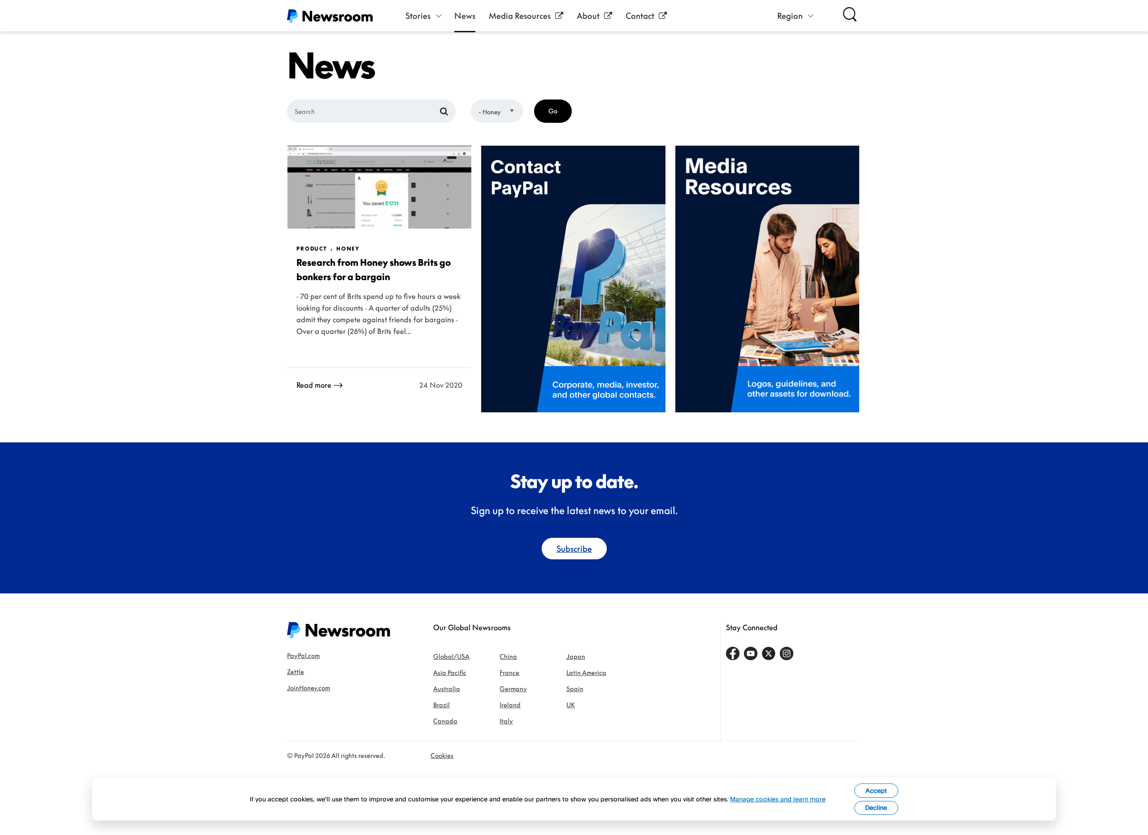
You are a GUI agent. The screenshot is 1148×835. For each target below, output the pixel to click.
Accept (876, 790)
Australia (446, 688)
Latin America (586, 672)
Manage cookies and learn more (778, 799)
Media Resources (520, 16)
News (464, 16)
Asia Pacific (449, 672)
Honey (348, 249)
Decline (876, 807)
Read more (313, 385)
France (509, 672)
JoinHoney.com (308, 688)
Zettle (295, 671)
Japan (575, 656)
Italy (506, 721)
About (588, 16)
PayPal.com (303, 655)
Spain (574, 688)
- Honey (489, 112)
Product (311, 249)
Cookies (441, 755)
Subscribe (574, 549)
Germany (513, 688)
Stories (417, 16)
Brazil (441, 705)
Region (790, 16)
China (508, 656)
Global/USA (451, 656)
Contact (640, 16)
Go (552, 111)
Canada (445, 721)
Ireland (510, 705)
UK (570, 705)
